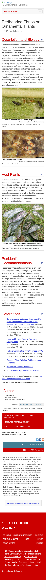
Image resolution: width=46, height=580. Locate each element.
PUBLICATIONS (11, 11)
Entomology (24, 404)
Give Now (40, 539)
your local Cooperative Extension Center (22, 377)
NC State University (12, 557)
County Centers (9, 543)
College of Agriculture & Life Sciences (17, 535)
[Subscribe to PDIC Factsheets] (43, 439)
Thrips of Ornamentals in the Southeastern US (25, 351)
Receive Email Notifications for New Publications (24, 503)
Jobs (27, 539)
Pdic (31, 404)
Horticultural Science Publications (20, 366)
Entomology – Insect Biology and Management (18, 416)
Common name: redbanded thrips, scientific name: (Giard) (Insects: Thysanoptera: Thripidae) (24, 322)
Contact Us (38, 543)
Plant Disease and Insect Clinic (17, 426)
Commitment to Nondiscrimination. (23, 565)
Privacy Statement (15, 571)
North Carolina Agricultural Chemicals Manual (25, 370)
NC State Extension (15, 523)
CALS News (39, 535)
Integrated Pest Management (16, 422)
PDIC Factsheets (12, 31)
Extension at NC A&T (10, 539)
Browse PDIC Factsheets (34, 450)
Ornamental (39, 404)
